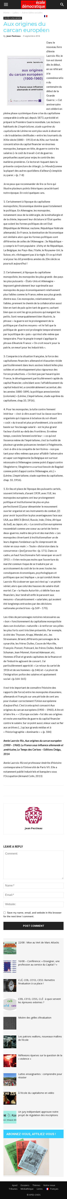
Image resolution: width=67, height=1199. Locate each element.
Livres (36, 16)
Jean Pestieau (33, 828)
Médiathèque (21, 16)
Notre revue (49, 1185)
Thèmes (36, 1185)
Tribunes (13, 1188)
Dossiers (25, 1185)
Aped (14, 1185)
